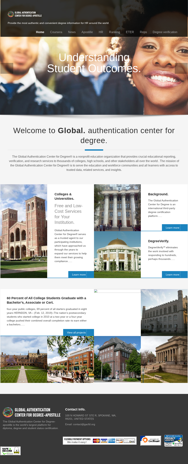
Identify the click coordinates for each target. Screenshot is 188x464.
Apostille (87, 32)
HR (101, 32)
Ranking (114, 32)
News (72, 32)
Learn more (79, 274)
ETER (130, 32)
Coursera (56, 32)
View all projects (76, 332)
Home (40, 32)
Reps (143, 32)
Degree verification (165, 32)
